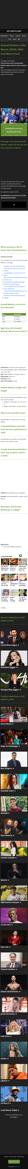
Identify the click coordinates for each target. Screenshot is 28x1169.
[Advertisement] (14, 14)
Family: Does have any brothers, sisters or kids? (15, 292)
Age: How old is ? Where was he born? (15, 279)
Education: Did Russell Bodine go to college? (14, 297)
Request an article (14, 1161)
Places (24, 36)
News (14, 39)
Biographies (4, 36)
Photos (12, 36)
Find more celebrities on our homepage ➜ (14, 1116)
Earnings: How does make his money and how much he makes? (14, 268)
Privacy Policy (12, 1156)
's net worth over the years (14, 274)
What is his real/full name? (12, 284)
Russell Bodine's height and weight (14, 282)
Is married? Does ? (14, 288)
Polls (9, 39)
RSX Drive (17, 1166)
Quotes (18, 36)
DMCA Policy (21, 1156)
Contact (6, 1156)
